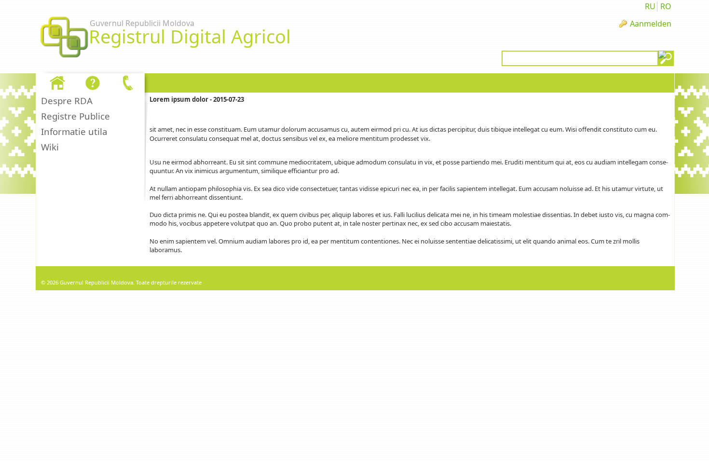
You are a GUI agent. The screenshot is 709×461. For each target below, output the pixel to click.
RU (650, 6)
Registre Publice (75, 116)
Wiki (50, 147)
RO (665, 6)
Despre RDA (67, 101)
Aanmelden (650, 23)
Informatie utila (74, 131)
